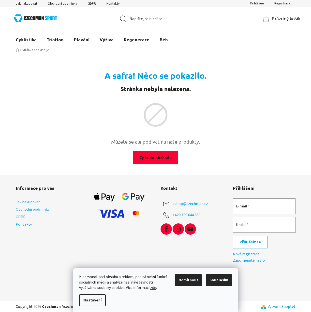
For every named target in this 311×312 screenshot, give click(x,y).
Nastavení (92, 300)
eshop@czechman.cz (190, 203)
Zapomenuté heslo (249, 260)
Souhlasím (218, 280)
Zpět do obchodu (156, 157)
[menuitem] (26, 39)
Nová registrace (246, 254)
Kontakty (113, 3)
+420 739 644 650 (187, 215)
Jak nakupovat (26, 3)
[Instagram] (178, 229)
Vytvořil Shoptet (282, 306)
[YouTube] (190, 229)
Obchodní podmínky (62, 3)
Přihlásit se (250, 242)
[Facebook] (166, 229)
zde (153, 287)
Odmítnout (188, 280)
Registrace (282, 3)
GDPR (92, 3)
